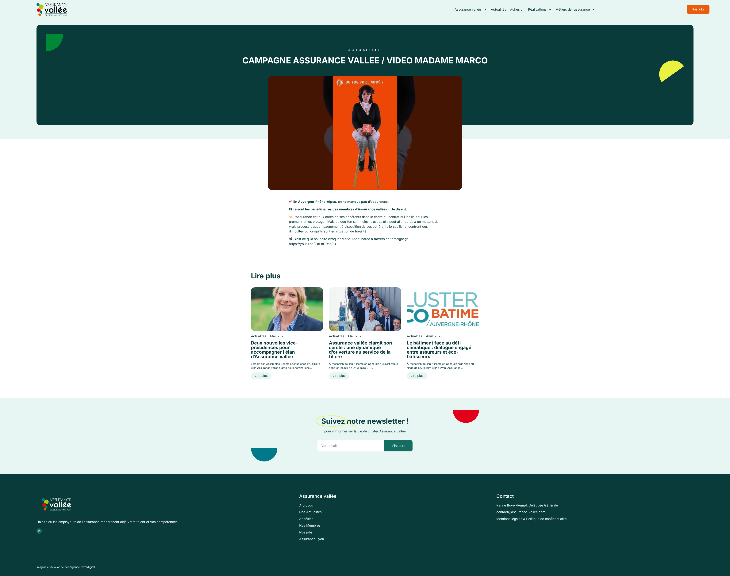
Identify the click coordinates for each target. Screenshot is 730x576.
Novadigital (88, 567)
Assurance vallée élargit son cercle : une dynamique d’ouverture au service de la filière (360, 349)
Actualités (498, 9)
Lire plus (261, 376)
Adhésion (517, 9)
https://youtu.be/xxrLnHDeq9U (312, 244)
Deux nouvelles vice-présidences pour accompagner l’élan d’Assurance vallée (274, 349)
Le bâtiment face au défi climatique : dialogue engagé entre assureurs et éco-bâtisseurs (439, 349)
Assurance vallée (468, 9)
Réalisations (537, 9)
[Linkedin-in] (39, 531)
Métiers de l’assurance (572, 9)
